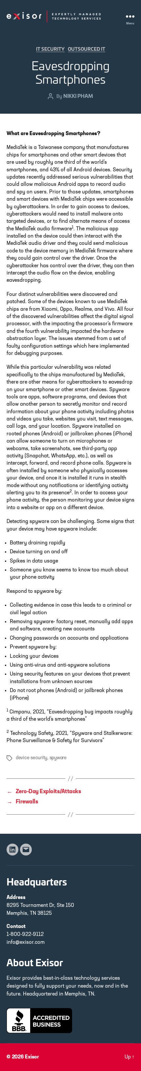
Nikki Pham (78, 96)
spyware (58, 758)
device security (31, 758)
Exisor (32, 1057)
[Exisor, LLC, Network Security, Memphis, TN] (39, 1020)
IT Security (50, 49)
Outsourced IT (86, 49)
